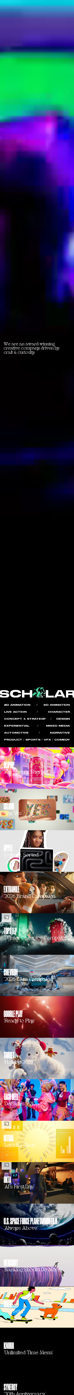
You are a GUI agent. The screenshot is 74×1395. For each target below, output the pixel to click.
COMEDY (62, 740)
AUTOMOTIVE (16, 733)
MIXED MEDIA (58, 726)
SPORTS (32, 740)
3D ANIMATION (56, 705)
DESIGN (63, 719)
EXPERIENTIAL (16, 726)
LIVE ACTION (15, 712)
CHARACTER (59, 712)
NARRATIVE (60, 733)
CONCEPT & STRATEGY (25, 719)
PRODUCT (13, 740)
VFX (47, 740)
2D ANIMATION (17, 705)
